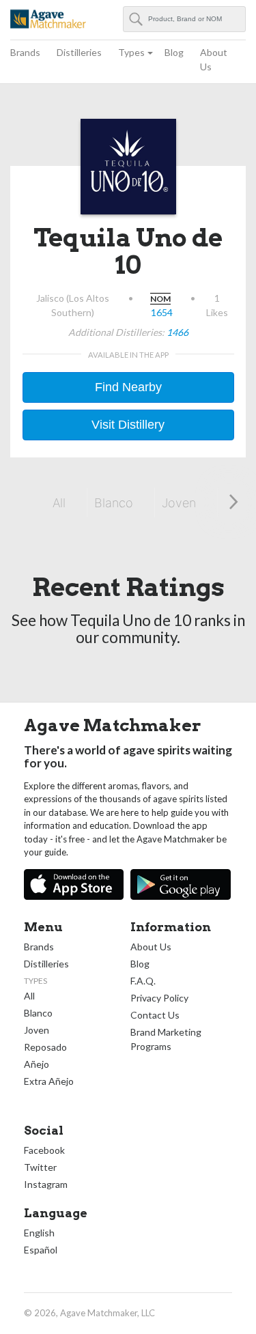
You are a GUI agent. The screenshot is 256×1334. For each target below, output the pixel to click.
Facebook (44, 1150)
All (59, 503)
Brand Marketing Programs (165, 1039)
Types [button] (131, 52)
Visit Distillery (128, 424)
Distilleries (79, 52)
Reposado (45, 1047)
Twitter (40, 1167)
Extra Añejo (49, 1081)
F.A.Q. (143, 981)
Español (40, 1249)
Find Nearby (128, 387)
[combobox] (184, 19)
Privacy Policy (159, 998)
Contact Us (155, 1015)
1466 (177, 332)
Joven (179, 503)
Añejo (36, 1064)
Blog (174, 52)
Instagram (46, 1184)
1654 (162, 312)
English (39, 1232)
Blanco (113, 503)
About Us (213, 59)
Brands (25, 52)
